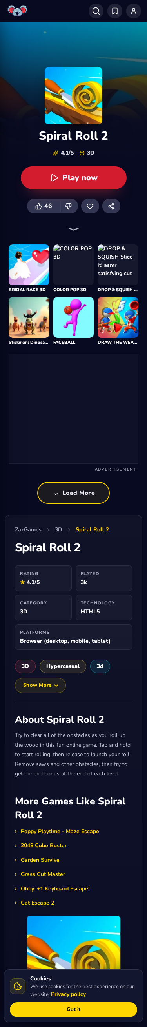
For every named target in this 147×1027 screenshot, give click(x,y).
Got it (73, 1009)
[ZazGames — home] (18, 11)
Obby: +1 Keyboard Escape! (55, 888)
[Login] (133, 11)
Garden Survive (40, 860)
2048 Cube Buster (44, 845)
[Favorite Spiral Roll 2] (90, 206)
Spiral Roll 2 (92, 529)
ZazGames (28, 529)
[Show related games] (73, 229)
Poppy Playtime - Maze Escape (60, 831)
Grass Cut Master (43, 874)
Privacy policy (68, 994)
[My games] (114, 11)
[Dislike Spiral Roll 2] (69, 206)
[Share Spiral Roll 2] (111, 206)
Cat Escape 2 (37, 903)
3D (58, 529)
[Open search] (96, 11)
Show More (37, 685)
